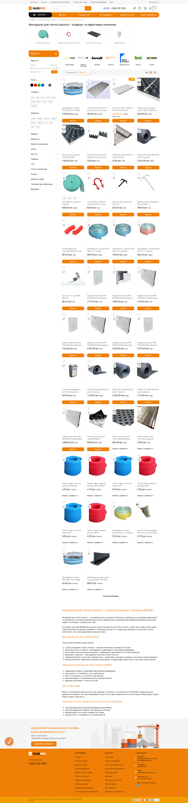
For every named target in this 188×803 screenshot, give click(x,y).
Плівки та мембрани (112, 761)
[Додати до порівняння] (64, 84)
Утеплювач (109, 757)
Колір (33, 80)
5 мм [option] (64, 198)
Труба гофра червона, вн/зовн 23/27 (146, 484)
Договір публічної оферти (60, 2)
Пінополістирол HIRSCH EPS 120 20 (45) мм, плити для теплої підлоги (122, 109)
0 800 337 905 (142, 766)
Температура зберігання (42, 184)
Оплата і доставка (80, 2)
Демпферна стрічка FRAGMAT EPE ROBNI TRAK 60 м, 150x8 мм (71, 109)
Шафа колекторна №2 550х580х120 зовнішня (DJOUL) (96, 296)
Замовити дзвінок (43, 744)
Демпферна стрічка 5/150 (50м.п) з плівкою (98, 250)
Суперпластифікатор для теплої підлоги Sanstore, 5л (71, 390)
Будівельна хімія (111, 772)
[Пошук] (88, 8)
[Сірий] (49, 85)
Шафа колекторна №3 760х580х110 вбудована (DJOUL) (147, 296)
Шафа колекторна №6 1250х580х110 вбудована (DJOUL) (122, 343)
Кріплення (108, 776)
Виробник (35, 189)
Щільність (35, 139)
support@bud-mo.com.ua (146, 773)
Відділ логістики (81, 765)
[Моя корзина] (145, 8)
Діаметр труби (37, 179)
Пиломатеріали (110, 784)
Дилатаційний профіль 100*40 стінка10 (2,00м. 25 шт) (147, 531)
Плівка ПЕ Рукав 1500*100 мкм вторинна (148, 390)
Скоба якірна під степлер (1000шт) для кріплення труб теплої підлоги (71, 250)
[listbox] (73, 198)
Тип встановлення (39, 169)
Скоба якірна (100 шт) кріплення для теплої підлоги (96, 203)
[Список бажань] (140, 8)
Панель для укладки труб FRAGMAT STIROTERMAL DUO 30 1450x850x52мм (71, 156)
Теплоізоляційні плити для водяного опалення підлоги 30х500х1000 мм (97, 109)
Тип (32, 164)
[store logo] (37, 8)
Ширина (34, 134)
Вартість (35, 60)
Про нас (44, 2)
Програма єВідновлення (84, 788)
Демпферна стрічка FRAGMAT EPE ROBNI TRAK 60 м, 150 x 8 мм (71, 578)
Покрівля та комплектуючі (114, 792)
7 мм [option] (69, 198)
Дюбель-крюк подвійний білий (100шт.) (147, 203)
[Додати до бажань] (64, 80)
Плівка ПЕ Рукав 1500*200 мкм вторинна (148, 156)
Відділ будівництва (82, 769)
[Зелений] (39, 85)
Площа (34, 174)
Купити (73, 120)
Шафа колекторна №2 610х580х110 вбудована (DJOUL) (122, 296)
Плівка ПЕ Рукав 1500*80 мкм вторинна (122, 390)
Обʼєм (33, 149)
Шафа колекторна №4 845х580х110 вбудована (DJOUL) (72, 437)
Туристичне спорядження (114, 769)
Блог (111, 2)
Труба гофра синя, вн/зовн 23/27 (121, 484)
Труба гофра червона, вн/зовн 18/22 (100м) (96, 484)
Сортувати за (71, 72)
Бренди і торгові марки (83, 772)
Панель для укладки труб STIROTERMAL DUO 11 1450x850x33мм (147, 109)
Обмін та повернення (98, 2)
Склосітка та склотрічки (114, 765)
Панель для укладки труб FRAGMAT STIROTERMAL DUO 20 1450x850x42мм (96, 437)
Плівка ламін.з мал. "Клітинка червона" (145, 437)
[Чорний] (32, 85)
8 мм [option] (74, 198)
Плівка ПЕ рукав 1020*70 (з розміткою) (122, 156)
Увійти (154, 7)
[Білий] (46, 85)
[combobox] (68, 8)
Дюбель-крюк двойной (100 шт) (122, 203)
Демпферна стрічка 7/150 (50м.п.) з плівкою (123, 250)
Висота (34, 154)
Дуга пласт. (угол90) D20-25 (71, 296)
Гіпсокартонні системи (113, 780)
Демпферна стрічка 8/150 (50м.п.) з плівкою (148, 250)
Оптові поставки (81, 761)
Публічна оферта (81, 784)
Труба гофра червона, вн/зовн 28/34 (96, 531)
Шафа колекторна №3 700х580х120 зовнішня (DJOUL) (71, 343)
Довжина (35, 113)
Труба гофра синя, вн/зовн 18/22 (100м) (71, 484)
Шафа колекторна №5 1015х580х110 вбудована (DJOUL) (97, 343)
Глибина (34, 159)
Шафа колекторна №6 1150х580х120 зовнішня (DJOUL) (147, 343)
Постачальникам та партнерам (86, 792)
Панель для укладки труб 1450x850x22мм (121, 437)
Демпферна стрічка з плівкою (71, 203)
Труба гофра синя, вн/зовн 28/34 (71, 531)
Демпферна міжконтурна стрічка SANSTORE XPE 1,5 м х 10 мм (98, 578)
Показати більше (110, 596)
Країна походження (39, 144)
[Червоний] (35, 85)
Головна (32, 20)
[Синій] (42, 85)
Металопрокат (110, 788)
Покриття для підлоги (47, 20)
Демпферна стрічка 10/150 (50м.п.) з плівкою (122, 531)
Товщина (35, 92)
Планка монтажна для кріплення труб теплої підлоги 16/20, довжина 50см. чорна (97, 156)
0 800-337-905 (37, 763)
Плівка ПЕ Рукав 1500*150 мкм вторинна (97, 390)
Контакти (33, 2)
